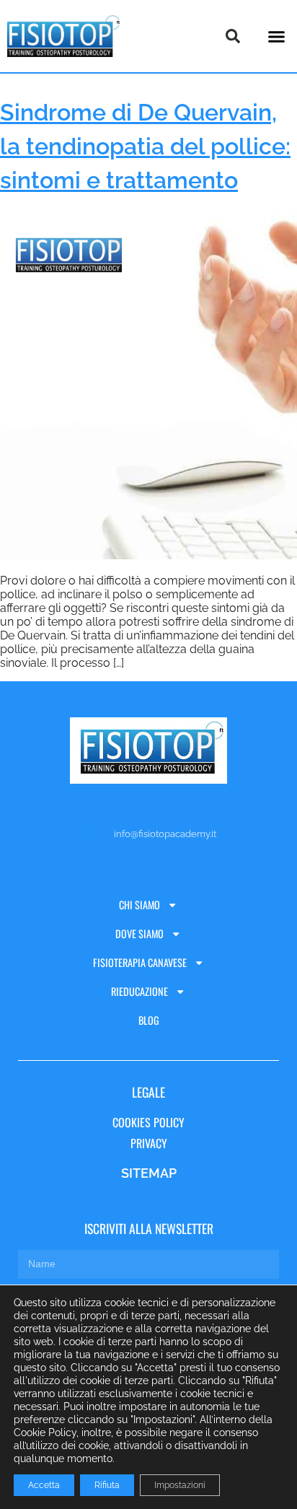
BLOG (148, 1020)
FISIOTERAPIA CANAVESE (140, 962)
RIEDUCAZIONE (139, 991)
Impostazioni (179, 1485)
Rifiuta (107, 1485)
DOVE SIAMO (139, 933)
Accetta (44, 1485)
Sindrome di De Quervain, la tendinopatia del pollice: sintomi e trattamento (145, 146)
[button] (276, 36)
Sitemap (149, 1173)
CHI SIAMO (139, 904)
